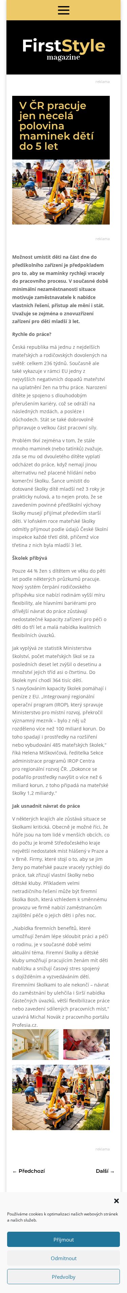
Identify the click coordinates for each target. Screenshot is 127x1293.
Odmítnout (64, 1258)
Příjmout (64, 1239)
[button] (116, 1200)
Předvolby (64, 1276)
